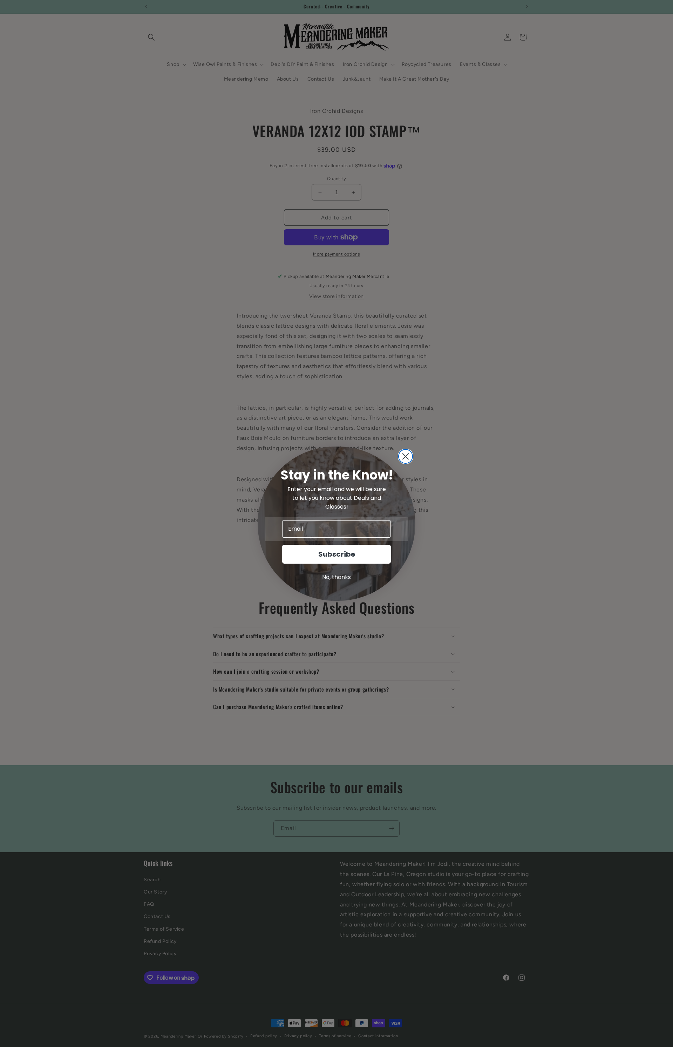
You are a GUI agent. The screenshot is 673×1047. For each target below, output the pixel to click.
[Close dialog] (406, 456)
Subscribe (336, 554)
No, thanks (336, 577)
